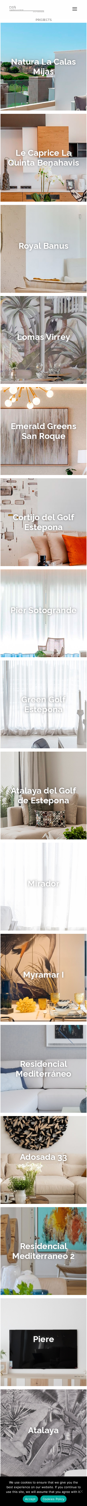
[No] (81, 1491)
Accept (30, 1499)
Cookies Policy (53, 1499)
